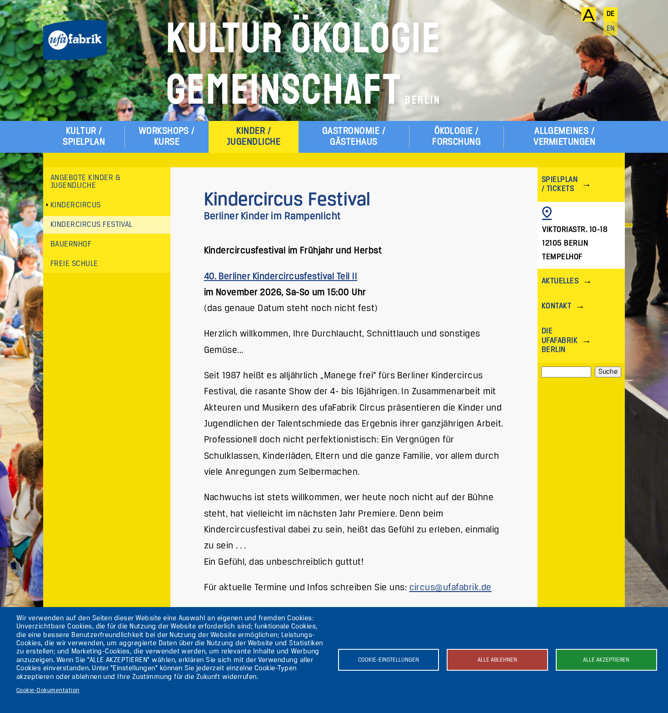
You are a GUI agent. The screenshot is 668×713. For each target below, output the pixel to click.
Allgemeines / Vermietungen (564, 136)
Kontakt (556, 306)
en (611, 28)
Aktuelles (560, 281)
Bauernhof (70, 244)
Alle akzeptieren (606, 660)
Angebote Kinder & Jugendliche (85, 182)
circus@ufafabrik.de (450, 587)
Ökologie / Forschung (456, 136)
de (611, 14)
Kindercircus (75, 205)
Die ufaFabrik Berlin (560, 340)
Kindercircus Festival (91, 225)
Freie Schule (74, 264)
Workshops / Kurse (167, 136)
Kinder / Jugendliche (253, 136)
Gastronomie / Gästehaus (353, 136)
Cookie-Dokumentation (48, 690)
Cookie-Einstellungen (388, 660)
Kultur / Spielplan (84, 136)
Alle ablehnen (497, 660)
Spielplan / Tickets (560, 184)
